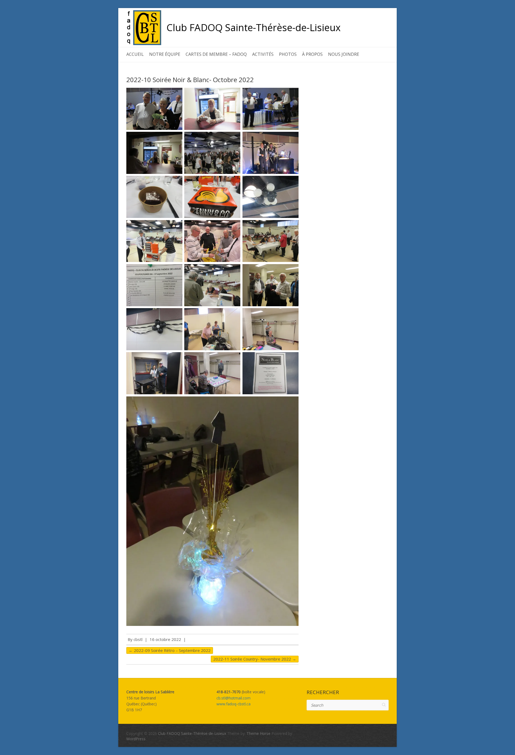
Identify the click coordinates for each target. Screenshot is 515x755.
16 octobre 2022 (165, 639)
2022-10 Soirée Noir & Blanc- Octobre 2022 (190, 79)
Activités (263, 54)
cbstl (138, 639)
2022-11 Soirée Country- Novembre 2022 (254, 659)
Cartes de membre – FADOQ (216, 54)
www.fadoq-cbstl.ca (233, 703)
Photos (288, 54)
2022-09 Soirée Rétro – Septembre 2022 (170, 650)
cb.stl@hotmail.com (233, 698)
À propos (312, 54)
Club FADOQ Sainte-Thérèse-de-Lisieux (254, 27)
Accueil (135, 54)
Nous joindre (343, 54)
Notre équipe (164, 54)
